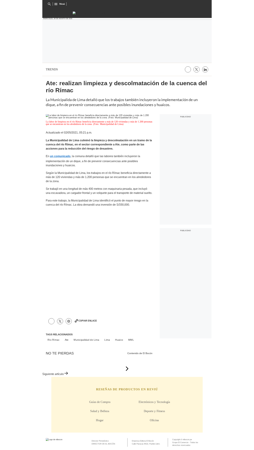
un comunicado (60, 156)
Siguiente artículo (53, 374)
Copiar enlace (87, 320)
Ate (67, 339)
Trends (52, 69)
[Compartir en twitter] (197, 69)
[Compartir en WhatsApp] (69, 321)
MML (131, 339)
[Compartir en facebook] (188, 69)
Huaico (119, 339)
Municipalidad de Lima (86, 339)
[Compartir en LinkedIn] (205, 69)
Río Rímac (54, 339)
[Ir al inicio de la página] (127, 369)
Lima (107, 339)
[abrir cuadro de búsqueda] (49, 4)
